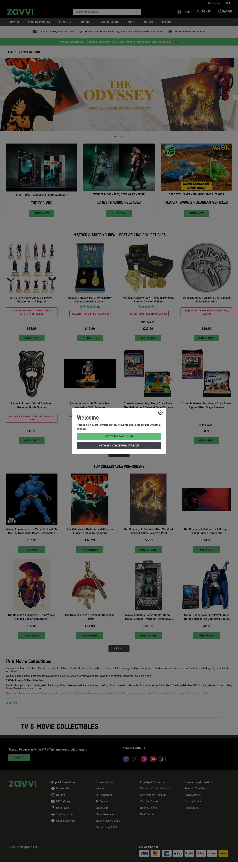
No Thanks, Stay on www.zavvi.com (119, 445)
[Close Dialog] (160, 413)
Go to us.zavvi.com (119, 436)
